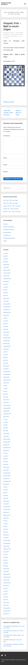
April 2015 (5, 596)
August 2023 (6, 315)
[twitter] (2, 655)
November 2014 (6, 611)
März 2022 (5, 363)
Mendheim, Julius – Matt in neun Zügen (11, 211)
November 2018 (6, 475)
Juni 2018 (5, 489)
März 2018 (5, 498)
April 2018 (5, 495)
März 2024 (5, 295)
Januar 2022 (6, 368)
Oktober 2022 (6, 343)
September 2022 (6, 346)
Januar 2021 (6, 402)
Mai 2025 (5, 256)
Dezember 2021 (6, 371)
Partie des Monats (7, 232)
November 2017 (6, 509)
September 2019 (6, 447)
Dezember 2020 (6, 405)
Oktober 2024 (6, 275)
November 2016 (6, 543)
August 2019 (6, 450)
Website (5, 171)
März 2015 (5, 599)
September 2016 (6, 549)
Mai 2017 (5, 526)
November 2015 (6, 577)
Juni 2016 (5, 557)
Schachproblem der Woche (10, 36)
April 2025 (5, 259)
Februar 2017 (6, 535)
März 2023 (5, 329)
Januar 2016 (6, 571)
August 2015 (6, 585)
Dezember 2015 (6, 574)
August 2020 (6, 416)
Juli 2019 (5, 453)
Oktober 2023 (6, 309)
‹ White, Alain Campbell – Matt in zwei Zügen (8, 112)
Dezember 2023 (6, 304)
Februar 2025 (6, 264)
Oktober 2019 (6, 444)
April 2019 (5, 461)
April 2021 (5, 394)
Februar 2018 (6, 501)
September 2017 (6, 515)
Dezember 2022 (6, 337)
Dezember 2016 (6, 540)
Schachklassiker (7, 235)
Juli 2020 (5, 419)
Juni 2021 (5, 388)
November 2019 (6, 442)
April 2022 (5, 360)
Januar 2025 (6, 267)
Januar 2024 (6, 301)
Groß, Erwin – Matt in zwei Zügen (10, 200)
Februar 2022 (6, 366)
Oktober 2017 (6, 512)
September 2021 (6, 380)
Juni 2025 (5, 253)
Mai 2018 (5, 492)
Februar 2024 (6, 298)
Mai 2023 (5, 323)
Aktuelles (5, 224)
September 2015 (6, 582)
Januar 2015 (6, 605)
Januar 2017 (6, 537)
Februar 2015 (6, 602)
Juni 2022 (5, 354)
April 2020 (5, 427)
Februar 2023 (6, 332)
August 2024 (6, 281)
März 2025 (5, 261)
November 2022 (6, 340)
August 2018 (6, 484)
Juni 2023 (5, 320)
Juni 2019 (5, 456)
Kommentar (6, 135)
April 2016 (5, 563)
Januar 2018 (6, 503)
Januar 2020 (6, 436)
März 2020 (5, 430)
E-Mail (5, 164)
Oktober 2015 (6, 580)
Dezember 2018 (6, 473)
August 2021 (6, 382)
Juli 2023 (5, 318)
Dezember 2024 (6, 270)
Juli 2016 (5, 554)
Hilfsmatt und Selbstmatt (8, 226)
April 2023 (5, 326)
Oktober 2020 (6, 411)
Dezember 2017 (6, 506)
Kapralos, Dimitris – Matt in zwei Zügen (11, 206)
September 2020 (6, 413)
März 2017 (5, 532)
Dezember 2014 (6, 608)
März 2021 (5, 397)
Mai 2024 (5, 289)
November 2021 (6, 374)
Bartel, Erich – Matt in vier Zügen (10, 203)
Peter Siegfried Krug (7, 626)
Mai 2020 (5, 425)
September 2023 (6, 312)
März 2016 (5, 565)
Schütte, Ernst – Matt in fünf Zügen (11, 208)
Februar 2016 (6, 568)
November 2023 (6, 306)
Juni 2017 (5, 523)
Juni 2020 (5, 422)
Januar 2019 (6, 470)
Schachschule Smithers (6, 3)
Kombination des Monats (8, 229)
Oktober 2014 (6, 613)
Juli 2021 (5, 385)
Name (5, 158)
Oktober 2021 (6, 377)
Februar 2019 (6, 467)
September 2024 (6, 278)
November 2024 (6, 273)
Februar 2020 (6, 433)
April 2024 (5, 292)
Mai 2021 (5, 391)
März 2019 (5, 464)
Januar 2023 (6, 335)
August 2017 (6, 518)
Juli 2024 (5, 284)
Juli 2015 (5, 588)
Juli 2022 (5, 351)
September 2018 (6, 481)
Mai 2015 (5, 594)
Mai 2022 (5, 357)
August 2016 (6, 551)
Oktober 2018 (6, 478)
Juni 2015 (5, 591)
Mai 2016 (5, 560)
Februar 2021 (6, 399)
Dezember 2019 (6, 439)
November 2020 (6, 408)
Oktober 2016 (6, 546)
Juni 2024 (5, 287)
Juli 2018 (5, 487)
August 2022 (6, 349)
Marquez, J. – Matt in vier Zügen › (19, 112)
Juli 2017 (5, 520)
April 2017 (5, 529)
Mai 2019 (5, 458)
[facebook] (5, 655)
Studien (5, 240)
